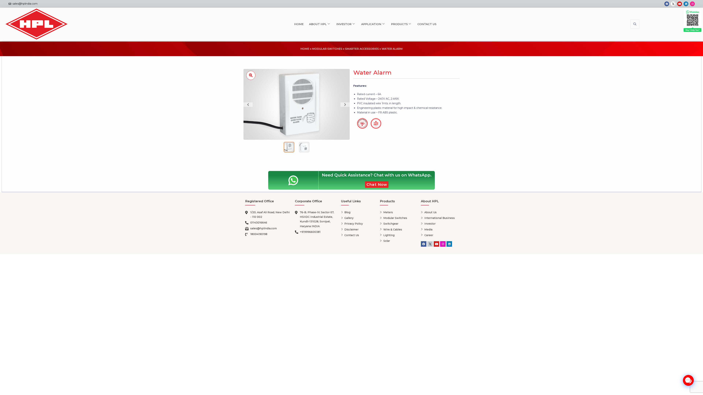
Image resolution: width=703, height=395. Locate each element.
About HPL (318, 24)
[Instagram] (692, 3)
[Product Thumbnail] (250, 75)
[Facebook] (666, 3)
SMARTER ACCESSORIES (362, 48)
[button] (634, 24)
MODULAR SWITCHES (327, 48)
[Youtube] (679, 3)
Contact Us (426, 24)
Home (299, 24)
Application (371, 24)
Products (399, 24)
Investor (344, 24)
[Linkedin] (686, 3)
